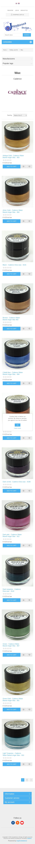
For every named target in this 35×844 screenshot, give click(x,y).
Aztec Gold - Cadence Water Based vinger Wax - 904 (13, 211)
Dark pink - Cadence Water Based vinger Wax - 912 (12, 535)
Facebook (13, 822)
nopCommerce (21, 841)
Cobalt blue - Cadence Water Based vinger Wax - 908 (13, 373)
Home (5, 50)
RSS (17, 822)
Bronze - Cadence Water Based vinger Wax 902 (11, 318)
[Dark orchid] (17, 463)
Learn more (17, 428)
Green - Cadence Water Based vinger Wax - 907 (11, 645)
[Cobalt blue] (17, 354)
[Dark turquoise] (17, 571)
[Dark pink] (17, 516)
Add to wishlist (29, 166)
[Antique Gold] (17, 137)
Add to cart (11, 166)
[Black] (17, 246)
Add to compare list (23, 166)
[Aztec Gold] (17, 192)
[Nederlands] (19, 3)
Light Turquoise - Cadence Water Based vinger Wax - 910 (13, 754)
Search (26, 35)
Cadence (17, 79)
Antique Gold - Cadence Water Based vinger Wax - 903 (13, 156)
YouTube (22, 822)
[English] (16, 3)
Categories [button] (7, 42)
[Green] (17, 625)
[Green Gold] (17, 680)
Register (10, 10)
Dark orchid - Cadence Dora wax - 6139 (16, 482)
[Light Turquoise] (17, 735)
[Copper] (17, 408)
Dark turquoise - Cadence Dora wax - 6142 (12, 590)
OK (17, 425)
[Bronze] (17, 299)
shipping (29, 838)
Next (31, 780)
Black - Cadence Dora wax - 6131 (14, 265)
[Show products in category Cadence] (17, 91)
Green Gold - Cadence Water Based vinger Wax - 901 (13, 699)
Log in (17, 10)
